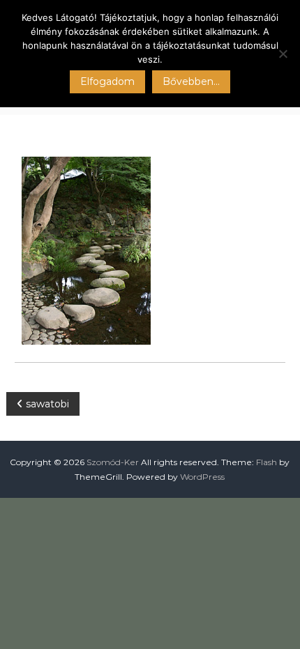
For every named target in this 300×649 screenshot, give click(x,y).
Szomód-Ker (113, 462)
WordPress (202, 476)
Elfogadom (107, 81)
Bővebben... (191, 81)
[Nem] (283, 54)
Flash (266, 462)
